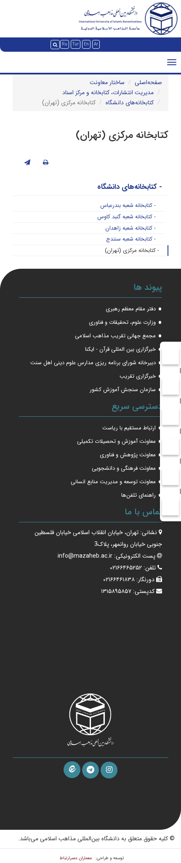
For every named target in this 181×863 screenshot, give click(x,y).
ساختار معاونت (107, 82)
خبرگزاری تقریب (138, 376)
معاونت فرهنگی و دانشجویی (124, 468)
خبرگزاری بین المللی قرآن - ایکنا (120, 349)
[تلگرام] (90, 770)
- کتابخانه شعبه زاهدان (130, 228)
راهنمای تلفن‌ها (138, 495)
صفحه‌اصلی (148, 82)
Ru (64, 44)
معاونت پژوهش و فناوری (128, 454)
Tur (75, 44)
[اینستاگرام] (109, 770)
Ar (96, 44)
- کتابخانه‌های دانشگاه (129, 187)
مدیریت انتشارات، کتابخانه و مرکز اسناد (108, 92)
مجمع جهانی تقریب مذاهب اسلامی (115, 335)
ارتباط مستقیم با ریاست (129, 428)
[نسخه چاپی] (45, 163)
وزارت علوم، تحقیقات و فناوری (122, 322)
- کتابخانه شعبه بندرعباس (128, 205)
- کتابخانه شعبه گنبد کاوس (126, 216)
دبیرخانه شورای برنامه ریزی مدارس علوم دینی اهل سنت (93, 362)
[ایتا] (72, 769)
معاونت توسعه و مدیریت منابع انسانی (113, 481)
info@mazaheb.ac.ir (85, 556)
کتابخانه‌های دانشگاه (130, 102)
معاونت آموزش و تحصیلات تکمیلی (116, 441)
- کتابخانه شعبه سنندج (131, 239)
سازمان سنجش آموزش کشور (123, 389)
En (86, 44)
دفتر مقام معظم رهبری (131, 308)
